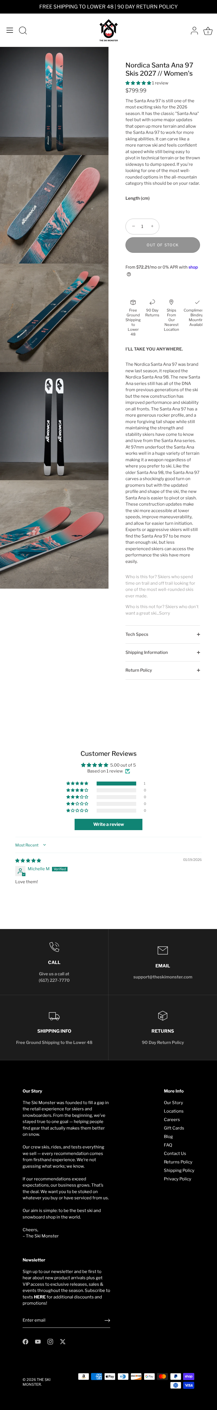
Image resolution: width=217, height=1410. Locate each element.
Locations (174, 1111)
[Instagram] (50, 1341)
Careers (172, 1119)
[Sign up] (107, 1320)
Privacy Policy (177, 1178)
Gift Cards (174, 1128)
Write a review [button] (108, 824)
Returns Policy (178, 1162)
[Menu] (10, 30)
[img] (28, 860)
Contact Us (175, 1153)
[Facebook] (25, 1341)
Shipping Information (146, 652)
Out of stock (163, 245)
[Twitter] (63, 1341)
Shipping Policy (179, 1170)
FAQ (168, 1145)
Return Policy (138, 670)
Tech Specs (136, 634)
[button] (138, 83)
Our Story (173, 1102)
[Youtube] (38, 1341)
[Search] (23, 31)
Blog (168, 1136)
